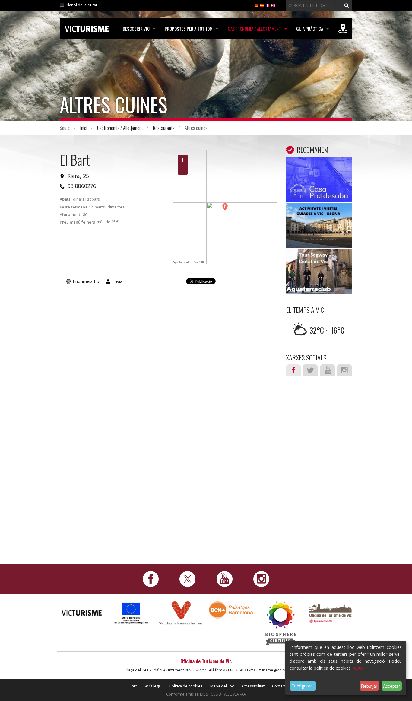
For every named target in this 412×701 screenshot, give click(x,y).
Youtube (327, 370)
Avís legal (153, 686)
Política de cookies (186, 686)
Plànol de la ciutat (81, 5)
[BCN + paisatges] (231, 610)
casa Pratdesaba (319, 166)
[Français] (267, 5)
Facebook (293, 370)
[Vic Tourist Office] (330, 613)
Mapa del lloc (222, 686)
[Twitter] (187, 579)
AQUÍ (358, 668)
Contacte (280, 686)
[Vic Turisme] (87, 27)
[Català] (256, 5)
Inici (83, 128)
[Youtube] (225, 579)
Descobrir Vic (136, 28)
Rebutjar (369, 686)
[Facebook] (151, 579)
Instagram (344, 370)
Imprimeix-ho (86, 281)
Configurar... (303, 686)
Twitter (310, 370)
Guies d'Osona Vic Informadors (319, 216)
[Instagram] (261, 579)
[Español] (262, 5)
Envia (117, 281)
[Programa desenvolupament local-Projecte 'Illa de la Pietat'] (131, 613)
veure (319, 180)
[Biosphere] (281, 623)
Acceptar (391, 686)
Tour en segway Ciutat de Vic (319, 262)
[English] (273, 5)
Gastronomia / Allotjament (254, 28)
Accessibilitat (253, 686)
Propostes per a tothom (189, 28)
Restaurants (164, 128)
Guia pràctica (309, 28)
